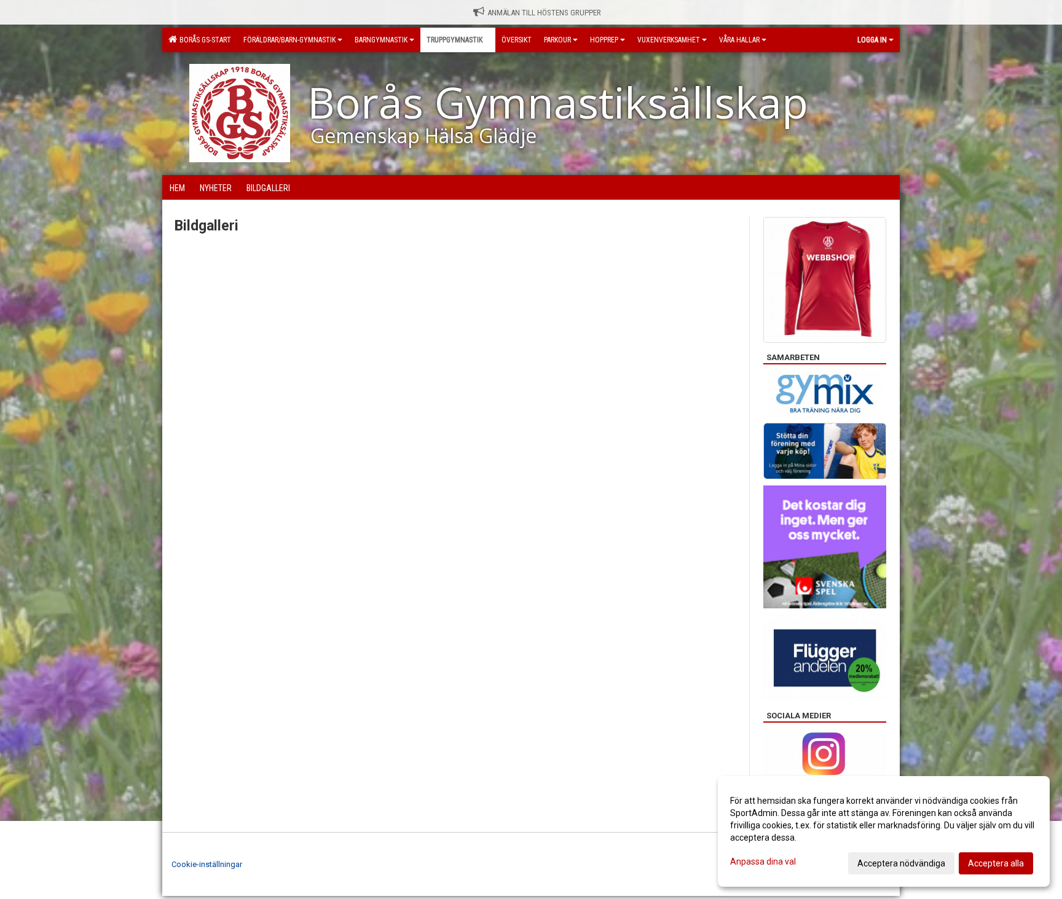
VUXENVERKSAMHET (668, 40)
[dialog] (884, 831)
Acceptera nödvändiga (901, 863)
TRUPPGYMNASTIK (454, 40)
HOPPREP (604, 40)
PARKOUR (557, 40)
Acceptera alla (996, 863)
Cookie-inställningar (206, 864)
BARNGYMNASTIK (381, 40)
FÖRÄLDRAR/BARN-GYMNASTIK (289, 40)
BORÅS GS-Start (203, 40)
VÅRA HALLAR (739, 40)
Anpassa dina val (763, 861)
